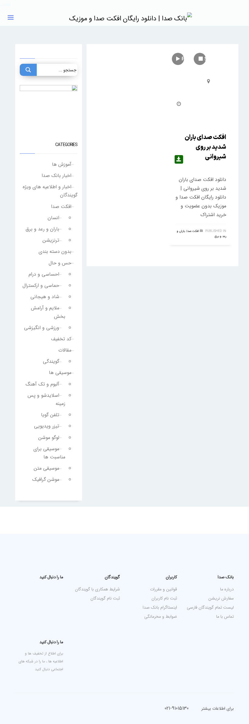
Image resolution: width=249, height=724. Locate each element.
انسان (53, 218)
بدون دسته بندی (55, 251)
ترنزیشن (51, 240)
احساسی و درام (44, 274)
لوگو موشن (48, 437)
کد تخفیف (61, 339)
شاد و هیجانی (44, 297)
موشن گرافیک (45, 479)
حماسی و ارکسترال (40, 285)
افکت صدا (192, 231)
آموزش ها (61, 164)
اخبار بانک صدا (56, 175)
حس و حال (60, 263)
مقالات (64, 350)
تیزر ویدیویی (46, 426)
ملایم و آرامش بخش (48, 312)
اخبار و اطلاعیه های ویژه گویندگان (50, 191)
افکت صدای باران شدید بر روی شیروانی (205, 147)
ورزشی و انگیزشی (41, 327)
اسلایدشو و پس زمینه (46, 399)
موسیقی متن (46, 468)
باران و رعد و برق (42, 229)
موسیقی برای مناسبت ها (49, 453)
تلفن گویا (50, 415)
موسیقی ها (60, 372)
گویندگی (51, 361)
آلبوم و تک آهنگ (42, 384)
